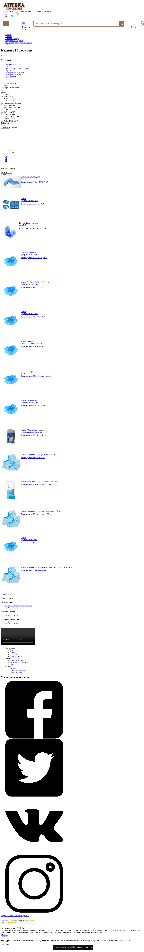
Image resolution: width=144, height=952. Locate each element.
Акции (10, 12)
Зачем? (79, 947)
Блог (38, 12)
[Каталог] (6, 23)
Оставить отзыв (26, 12)
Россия (6, 94)
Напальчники (10, 77)
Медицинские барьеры (12, 103)
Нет (5, 86)
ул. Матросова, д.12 (12, 615)
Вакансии (13, 652)
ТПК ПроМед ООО (11, 116)
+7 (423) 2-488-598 (8, 916)
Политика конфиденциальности (93, 932)
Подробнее (5, 944)
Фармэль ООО (9, 119)
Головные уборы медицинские (17, 68)
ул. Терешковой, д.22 (13, 608)
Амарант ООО (9, 98)
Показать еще (6, 174)
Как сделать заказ (16, 660)
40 (6, 159)
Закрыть (4, 936)
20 (6, 157)
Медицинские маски (13, 75)
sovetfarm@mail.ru (22, 916)
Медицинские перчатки (14, 73)
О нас (12, 650)
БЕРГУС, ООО (9, 101)
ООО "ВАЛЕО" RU (11, 110)
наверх (3, 934)
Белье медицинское (12, 64)
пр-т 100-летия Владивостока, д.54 (18, 606)
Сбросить (13, 127)
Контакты (48, 12)
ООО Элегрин (9, 114)
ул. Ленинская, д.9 (12, 623)
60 (6, 161)
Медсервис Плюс (10, 105)
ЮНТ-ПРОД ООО (11, 121)
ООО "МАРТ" (9, 112)
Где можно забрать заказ (19, 662)
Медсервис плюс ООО (12, 107)
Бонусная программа (18, 670)
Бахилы (8, 66)
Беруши (8, 71)
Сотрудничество (16, 656)
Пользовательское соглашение (68, 932)
